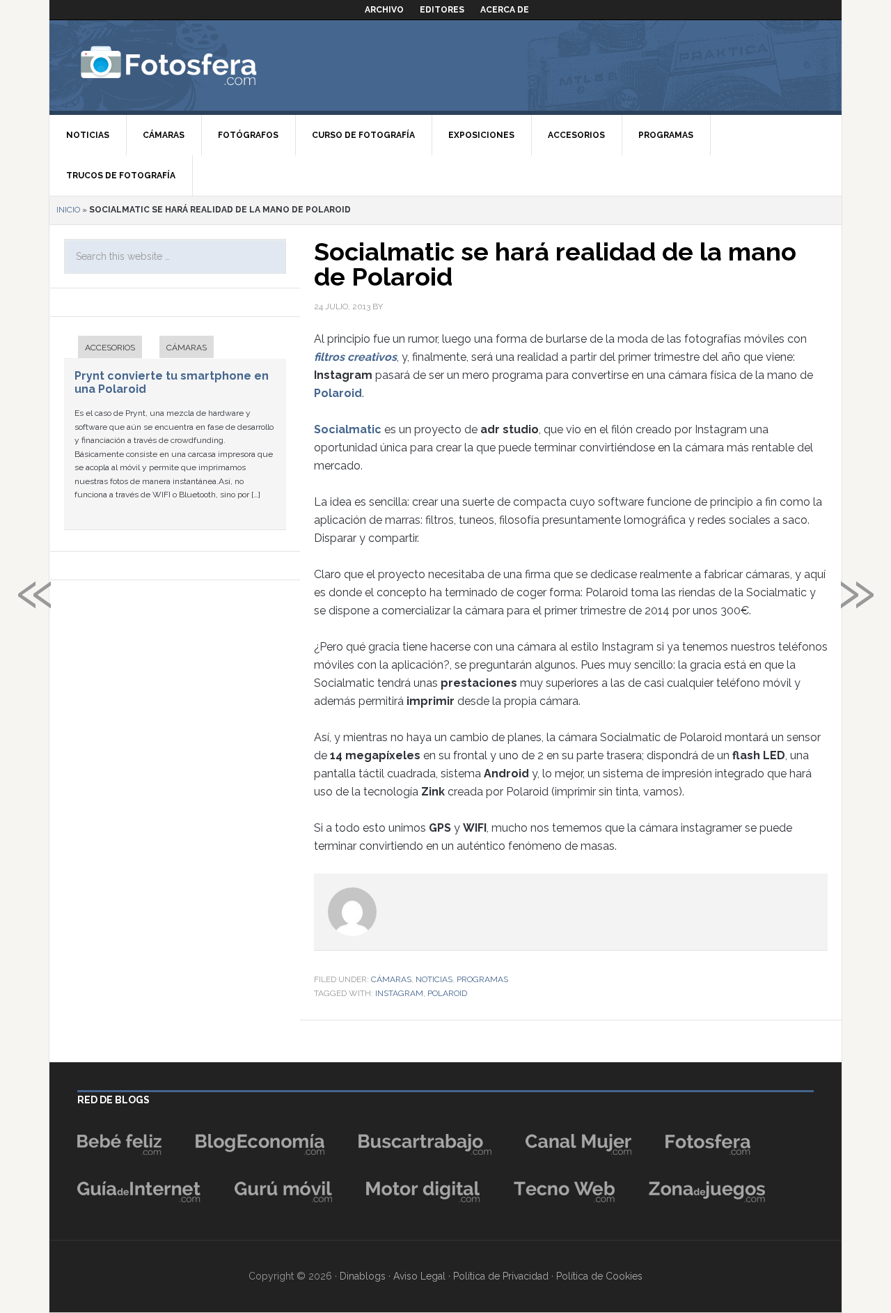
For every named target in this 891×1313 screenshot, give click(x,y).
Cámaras (391, 979)
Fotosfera (199, 65)
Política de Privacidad (501, 1276)
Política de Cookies (599, 1276)
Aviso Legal (419, 1276)
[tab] (103, 348)
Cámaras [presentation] (186, 347)
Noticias (434, 979)
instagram (399, 993)
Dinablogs (363, 1276)
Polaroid (447, 993)
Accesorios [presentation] (110, 347)
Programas (482, 979)
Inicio (68, 210)
